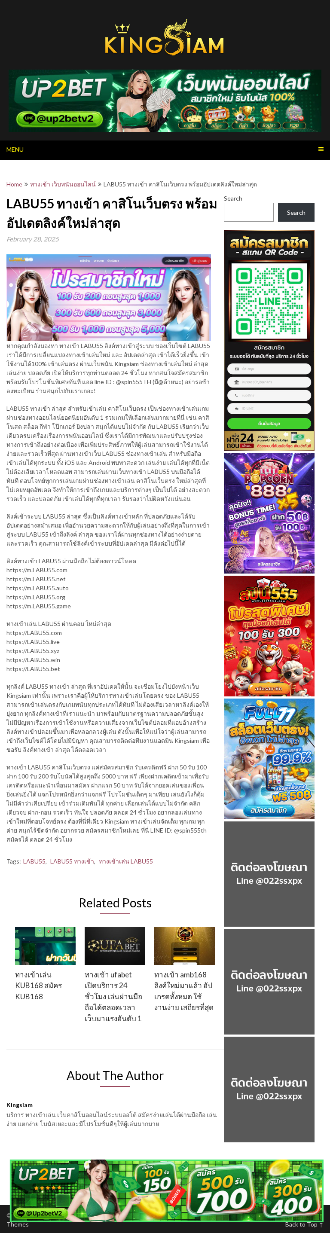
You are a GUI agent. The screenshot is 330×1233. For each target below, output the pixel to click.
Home (14, 184)
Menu (15, 149)
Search (233, 198)
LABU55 (34, 861)
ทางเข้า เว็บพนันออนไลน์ (63, 184)
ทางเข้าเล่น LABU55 (126, 861)
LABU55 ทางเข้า (72, 861)
